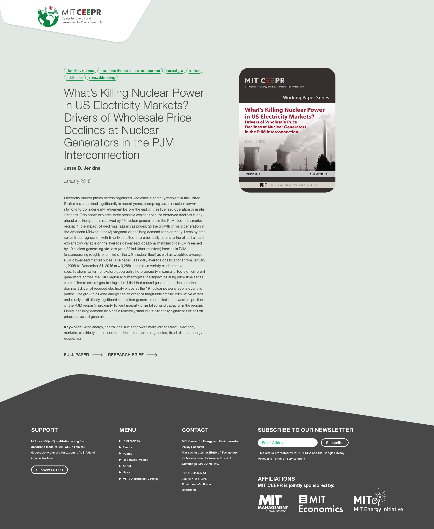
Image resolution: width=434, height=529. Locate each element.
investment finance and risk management (130, 71)
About (127, 466)
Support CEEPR (49, 470)
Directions (189, 489)
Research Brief (126, 355)
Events (127, 447)
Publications (131, 441)
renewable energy (102, 78)
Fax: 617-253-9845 (194, 478)
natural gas (174, 71)
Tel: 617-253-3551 (194, 473)
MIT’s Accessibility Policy (140, 478)
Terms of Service (285, 458)
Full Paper (76, 355)
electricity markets (80, 71)
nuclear (194, 71)
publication (74, 78)
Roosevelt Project (135, 459)
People (127, 453)
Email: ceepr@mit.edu (196, 484)
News (126, 472)
